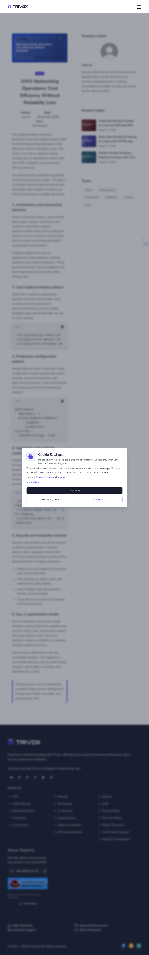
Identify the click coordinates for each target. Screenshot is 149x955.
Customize (99, 499)
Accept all (74, 490)
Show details (33, 481)
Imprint (61, 477)
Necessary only (50, 499)
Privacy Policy (44, 477)
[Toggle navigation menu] (138, 7)
